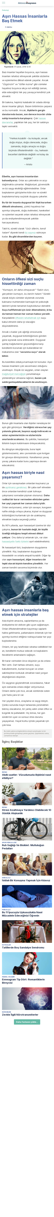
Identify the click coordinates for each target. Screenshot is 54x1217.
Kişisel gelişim (8, 977)
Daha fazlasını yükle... (27, 1022)
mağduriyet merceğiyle (14, 374)
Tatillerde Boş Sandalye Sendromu (23, 947)
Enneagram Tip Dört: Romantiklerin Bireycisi (23, 981)
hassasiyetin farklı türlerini (15, 541)
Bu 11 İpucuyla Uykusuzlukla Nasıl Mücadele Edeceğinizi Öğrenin (22, 914)
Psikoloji (5, 10)
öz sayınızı (30, 232)
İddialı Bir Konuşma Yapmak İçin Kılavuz (26, 880)
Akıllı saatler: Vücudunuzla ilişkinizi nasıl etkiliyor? (26, 776)
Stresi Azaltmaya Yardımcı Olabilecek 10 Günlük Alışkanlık (26, 811)
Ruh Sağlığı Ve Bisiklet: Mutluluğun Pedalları (23, 847)
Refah (4, 772)
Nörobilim (6, 1012)
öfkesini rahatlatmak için (27, 318)
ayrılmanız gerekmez (16, 487)
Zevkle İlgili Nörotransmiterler (20, 1014)
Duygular (6, 945)
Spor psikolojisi (9, 842)
